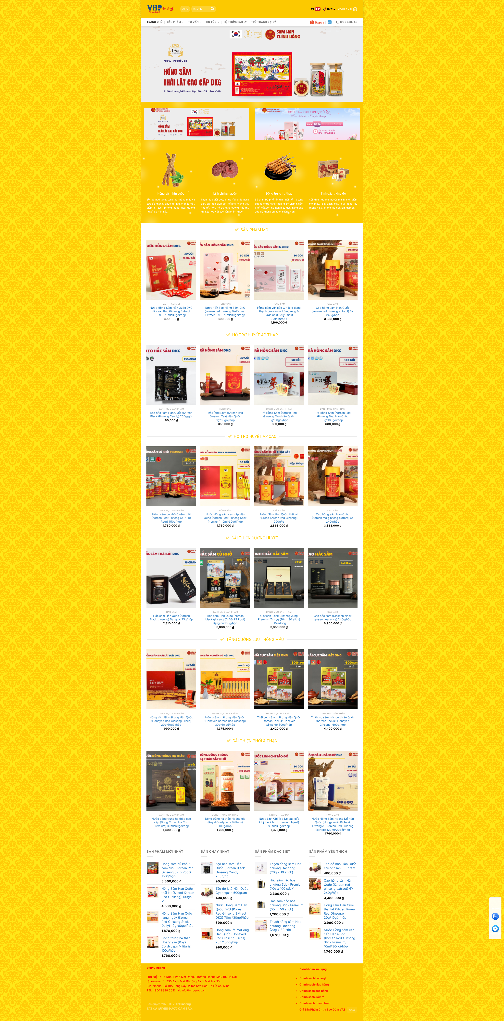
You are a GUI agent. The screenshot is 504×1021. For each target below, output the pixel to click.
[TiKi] (330, 22)
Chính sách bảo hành (313, 990)
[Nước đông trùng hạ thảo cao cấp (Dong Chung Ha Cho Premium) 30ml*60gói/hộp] (171, 781)
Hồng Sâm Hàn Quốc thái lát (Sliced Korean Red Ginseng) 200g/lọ (279, 518)
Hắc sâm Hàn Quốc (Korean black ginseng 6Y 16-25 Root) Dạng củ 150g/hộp (225, 619)
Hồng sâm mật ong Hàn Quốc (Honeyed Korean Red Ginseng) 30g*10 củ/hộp (225, 720)
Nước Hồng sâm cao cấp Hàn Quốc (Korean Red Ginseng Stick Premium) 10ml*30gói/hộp (225, 518)
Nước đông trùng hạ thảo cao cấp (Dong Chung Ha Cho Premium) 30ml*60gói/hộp (171, 822)
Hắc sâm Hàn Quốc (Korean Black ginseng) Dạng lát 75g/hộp (171, 617)
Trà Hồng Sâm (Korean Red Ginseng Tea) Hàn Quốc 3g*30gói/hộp (225, 416)
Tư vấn (193, 22)
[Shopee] (317, 22)
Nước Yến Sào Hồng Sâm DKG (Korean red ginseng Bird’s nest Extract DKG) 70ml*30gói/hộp (225, 311)
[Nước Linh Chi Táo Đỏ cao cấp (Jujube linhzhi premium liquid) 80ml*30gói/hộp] (279, 781)
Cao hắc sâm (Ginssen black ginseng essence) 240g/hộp (333, 617)
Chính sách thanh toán (314, 1003)
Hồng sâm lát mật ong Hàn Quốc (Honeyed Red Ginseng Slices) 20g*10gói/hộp (171, 720)
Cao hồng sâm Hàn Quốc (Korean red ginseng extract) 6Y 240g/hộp (333, 311)
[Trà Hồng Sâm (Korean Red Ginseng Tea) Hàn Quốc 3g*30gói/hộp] (225, 375)
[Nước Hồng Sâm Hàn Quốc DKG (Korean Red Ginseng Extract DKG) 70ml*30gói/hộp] (171, 270)
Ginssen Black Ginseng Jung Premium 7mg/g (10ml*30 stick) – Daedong (279, 619)
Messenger (495, 933)
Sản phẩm (174, 22)
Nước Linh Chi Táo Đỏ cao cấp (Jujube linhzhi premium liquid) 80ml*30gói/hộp (279, 822)
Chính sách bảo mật (312, 978)
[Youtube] (316, 9)
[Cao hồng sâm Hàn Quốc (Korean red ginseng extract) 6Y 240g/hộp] (333, 270)
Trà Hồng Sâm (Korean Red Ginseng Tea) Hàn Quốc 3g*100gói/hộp (332, 416)
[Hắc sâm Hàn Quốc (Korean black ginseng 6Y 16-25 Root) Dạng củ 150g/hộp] (225, 578)
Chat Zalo (495, 921)
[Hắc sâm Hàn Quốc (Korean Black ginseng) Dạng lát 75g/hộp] (171, 578)
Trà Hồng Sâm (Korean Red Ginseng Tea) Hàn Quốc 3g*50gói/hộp (279, 416)
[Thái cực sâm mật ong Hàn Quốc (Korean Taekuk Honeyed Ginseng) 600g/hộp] (333, 679)
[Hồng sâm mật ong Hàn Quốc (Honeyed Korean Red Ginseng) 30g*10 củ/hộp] (225, 679)
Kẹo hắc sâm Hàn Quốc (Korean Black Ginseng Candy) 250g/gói (171, 414)
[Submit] (212, 9)
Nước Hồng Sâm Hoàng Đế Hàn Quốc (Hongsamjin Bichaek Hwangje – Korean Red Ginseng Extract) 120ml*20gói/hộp (333, 824)
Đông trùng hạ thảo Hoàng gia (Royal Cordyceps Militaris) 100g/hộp (225, 822)
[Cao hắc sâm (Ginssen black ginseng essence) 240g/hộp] (333, 578)
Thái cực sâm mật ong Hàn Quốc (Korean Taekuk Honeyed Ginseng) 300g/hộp (279, 720)
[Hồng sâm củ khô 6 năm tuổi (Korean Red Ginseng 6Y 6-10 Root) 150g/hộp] (171, 476)
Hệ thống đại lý (235, 22)
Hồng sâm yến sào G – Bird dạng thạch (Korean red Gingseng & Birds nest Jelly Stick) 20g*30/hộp (279, 313)
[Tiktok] (329, 9)
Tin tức (211, 22)
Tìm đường (495, 908)
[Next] (353, 64)
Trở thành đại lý (263, 22)
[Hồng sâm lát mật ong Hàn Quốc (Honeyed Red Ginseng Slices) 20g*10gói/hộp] (171, 679)
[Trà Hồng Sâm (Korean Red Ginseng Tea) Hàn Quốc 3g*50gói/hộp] (279, 375)
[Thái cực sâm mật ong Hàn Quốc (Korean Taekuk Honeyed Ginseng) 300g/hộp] (279, 679)
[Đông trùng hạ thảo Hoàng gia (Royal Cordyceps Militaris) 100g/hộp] (225, 781)
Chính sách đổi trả (311, 997)
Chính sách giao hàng (314, 984)
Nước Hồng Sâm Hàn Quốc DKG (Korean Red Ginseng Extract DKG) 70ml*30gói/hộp (171, 311)
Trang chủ (154, 22)
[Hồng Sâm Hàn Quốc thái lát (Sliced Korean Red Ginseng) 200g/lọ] (279, 476)
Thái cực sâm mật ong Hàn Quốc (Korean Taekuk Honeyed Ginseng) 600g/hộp (333, 720)
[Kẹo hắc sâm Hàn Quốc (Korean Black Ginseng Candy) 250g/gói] (171, 375)
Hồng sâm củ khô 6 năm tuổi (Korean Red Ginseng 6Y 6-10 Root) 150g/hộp (171, 518)
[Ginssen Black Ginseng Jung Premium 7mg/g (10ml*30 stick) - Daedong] (279, 578)
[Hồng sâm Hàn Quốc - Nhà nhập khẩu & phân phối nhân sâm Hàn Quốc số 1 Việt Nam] (160, 9)
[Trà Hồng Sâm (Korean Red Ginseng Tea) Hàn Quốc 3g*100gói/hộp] (333, 375)
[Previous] (150, 64)
